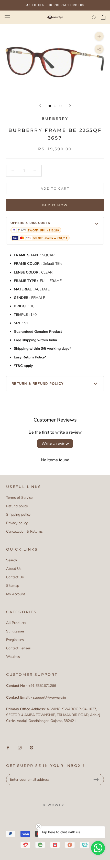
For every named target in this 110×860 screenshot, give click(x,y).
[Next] (70, 105)
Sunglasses (15, 631)
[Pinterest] (31, 747)
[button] (55, 231)
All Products (16, 622)
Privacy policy (17, 523)
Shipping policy (18, 514)
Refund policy (17, 506)
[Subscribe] (96, 780)
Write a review (55, 443)
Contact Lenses (18, 648)
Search (11, 560)
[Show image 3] (60, 106)
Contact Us (15, 577)
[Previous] (40, 105)
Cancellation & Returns (24, 531)
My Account (15, 594)
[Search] (94, 17)
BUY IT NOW (55, 205)
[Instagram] (19, 747)
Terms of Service (19, 497)
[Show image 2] (55, 106)
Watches (13, 656)
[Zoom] (99, 36)
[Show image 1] (50, 106)
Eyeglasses (15, 639)
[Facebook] (8, 747)
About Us (13, 568)
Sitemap (12, 585)
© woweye (55, 805)
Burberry (55, 118)
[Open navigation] (7, 17)
